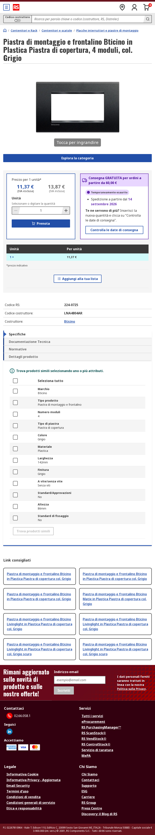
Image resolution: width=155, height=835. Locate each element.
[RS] (16, 7)
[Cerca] (147, 19)
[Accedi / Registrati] (134, 7)
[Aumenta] (66, 210)
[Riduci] (16, 210)
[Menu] (6, 7)
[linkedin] (9, 732)
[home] (4, 30)
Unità (16, 198)
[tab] (77, 334)
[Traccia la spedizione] (122, 7)
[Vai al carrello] (146, 7)
